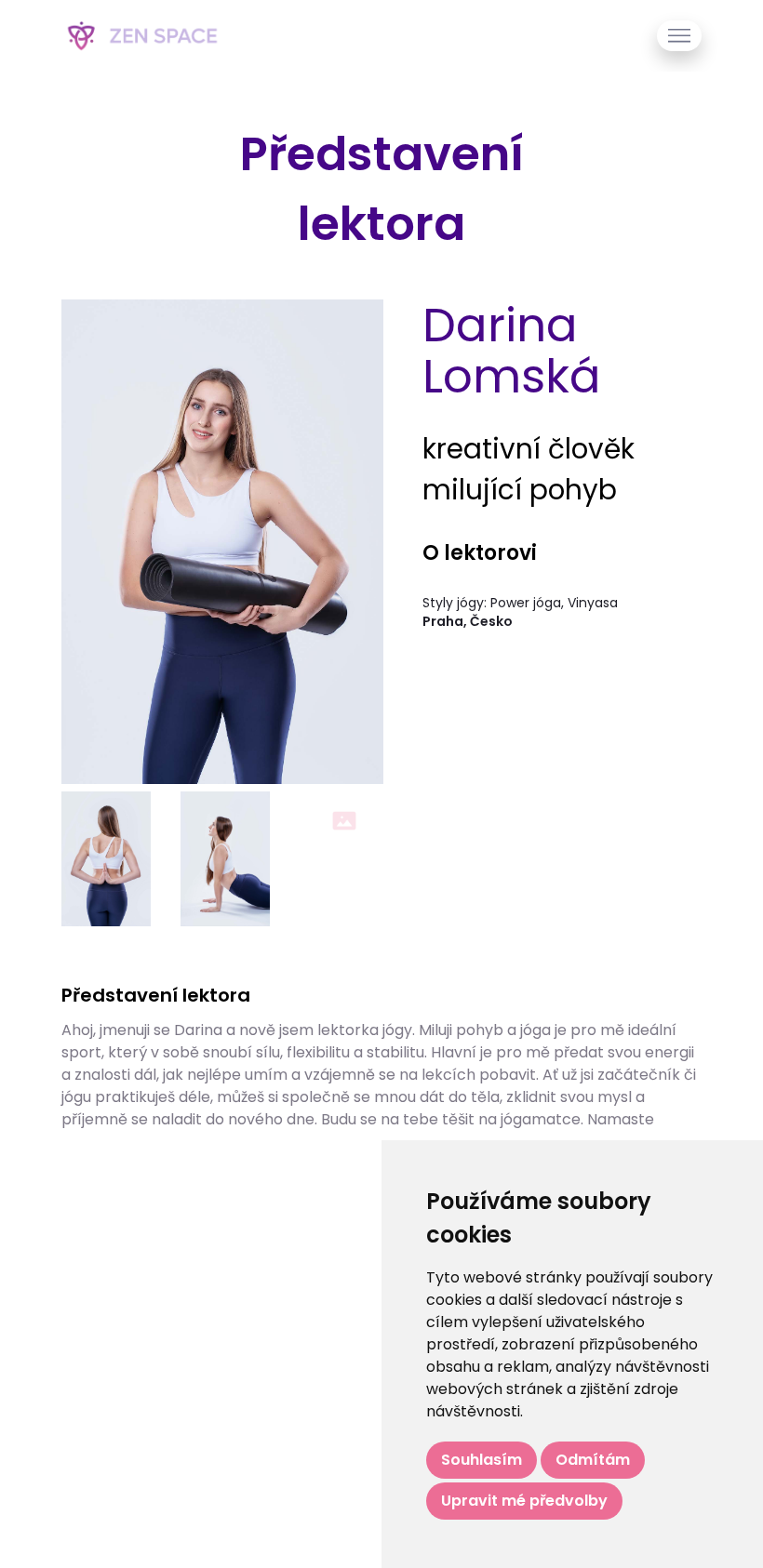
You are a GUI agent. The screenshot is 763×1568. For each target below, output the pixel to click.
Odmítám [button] (593, 1459)
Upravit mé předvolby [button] (524, 1500)
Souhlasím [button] (481, 1459)
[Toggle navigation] (679, 35)
